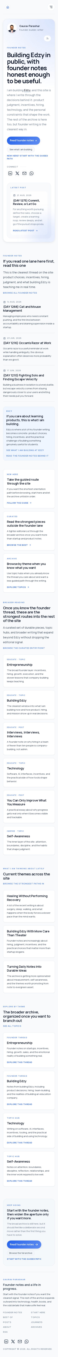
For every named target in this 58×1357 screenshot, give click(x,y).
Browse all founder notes (20, 292)
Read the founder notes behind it (27, 455)
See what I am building (21, 149)
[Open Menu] (51, 7)
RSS (5, 1332)
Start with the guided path (24, 1259)
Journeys (37, 1322)
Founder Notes (12, 1312)
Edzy (27, 90)
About (7, 1327)
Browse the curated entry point (24, 648)
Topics (35, 1317)
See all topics (12, 1026)
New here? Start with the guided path (27, 157)
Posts (7, 1322)
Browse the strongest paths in (23, 883)
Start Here (38, 1312)
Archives (36, 1327)
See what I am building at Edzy (25, 450)
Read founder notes (22, 140)
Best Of (8, 1317)
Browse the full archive (20, 1253)
